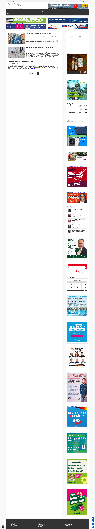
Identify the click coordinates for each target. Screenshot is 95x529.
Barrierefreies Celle (68, 523)
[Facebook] (80, 1)
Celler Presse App (14, 523)
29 (80, 288)
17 (85, 286)
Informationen (13, 524)
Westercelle (36, 49)
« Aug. (69, 290)
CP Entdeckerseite (24, 11)
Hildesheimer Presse (69, 524)
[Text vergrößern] (93, 518)
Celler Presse (13, 522)
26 (71, 288)
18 (68, 287)
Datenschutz (40, 525)
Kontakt (8, 13)
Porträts (12, 526)
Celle (34, 34)
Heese (17, 63)
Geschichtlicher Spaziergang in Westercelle (40, 47)
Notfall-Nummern (78, 11)
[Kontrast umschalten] (93, 524)
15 (80, 286)
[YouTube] (85, 1)
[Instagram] (81, 1)
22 (80, 287)
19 (71, 287)
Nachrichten (9, 11)
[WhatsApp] (87, 1)
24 (85, 287)
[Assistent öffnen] (3, 526)
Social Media (70, 11)
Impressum (40, 526)
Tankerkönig (70, 121)
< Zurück (31, 73)
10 (85, 284)
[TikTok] (83, 1)
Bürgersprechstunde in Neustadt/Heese (20, 61)
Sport (31, 11)
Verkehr (58, 11)
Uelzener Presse (68, 525)
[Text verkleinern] (93, 521)
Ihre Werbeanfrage (14, 525)
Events (46, 11)
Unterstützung (41, 522)
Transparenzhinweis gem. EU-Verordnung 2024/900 (17, 23)
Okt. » (85, 290)
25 (68, 288)
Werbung (39, 523)
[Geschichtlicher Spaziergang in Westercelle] (16, 57)
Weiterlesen (56, 41)
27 (74, 288)
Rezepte (35, 11)
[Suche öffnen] (87, 12)
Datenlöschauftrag (41, 524)
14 (77, 286)
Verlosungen (41, 11)
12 (71, 286)
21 (77, 287)
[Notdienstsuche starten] (86, 267)
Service (63, 11)
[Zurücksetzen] (93, 527)
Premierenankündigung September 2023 (39, 33)
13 (74, 286)
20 (74, 287)
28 (77, 288)
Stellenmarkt (52, 11)
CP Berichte (16, 11)
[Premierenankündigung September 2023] (16, 43)
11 (68, 286)
